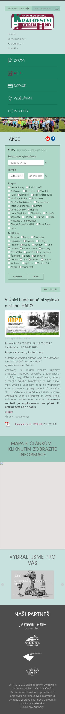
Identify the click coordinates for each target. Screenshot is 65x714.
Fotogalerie (14, 43)
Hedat (57, 8)
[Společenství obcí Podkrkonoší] (32, 639)
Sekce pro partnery (32, 707)
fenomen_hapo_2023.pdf (28, 424)
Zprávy (19, 60)
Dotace (20, 86)
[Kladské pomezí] (32, 670)
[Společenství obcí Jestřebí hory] (32, 624)
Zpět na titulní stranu (32, 22)
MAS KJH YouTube (47, 138)
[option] (32, 584)
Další (62, 584)
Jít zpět (53, 289)
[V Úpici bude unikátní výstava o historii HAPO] (32, 335)
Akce (18, 73)
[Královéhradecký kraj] (32, 655)
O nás (11, 34)
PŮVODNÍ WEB (16, 8)
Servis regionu (16, 39)
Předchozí (2, 584)
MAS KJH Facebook (53, 138)
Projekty (21, 111)
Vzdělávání (23, 98)
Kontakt (12, 48)
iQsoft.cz (49, 688)
